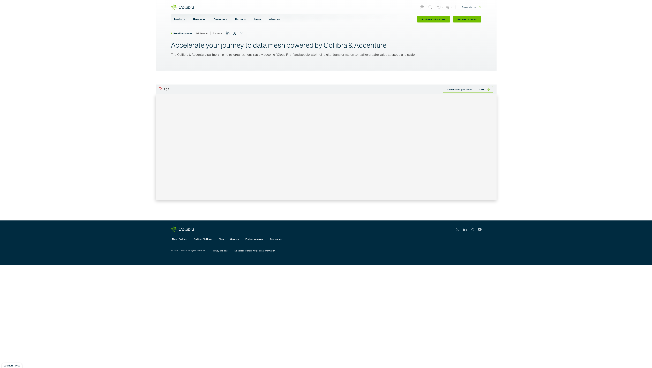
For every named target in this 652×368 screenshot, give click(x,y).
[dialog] (12, 365)
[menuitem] (228, 33)
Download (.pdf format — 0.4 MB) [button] (466, 89)
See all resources (182, 33)
